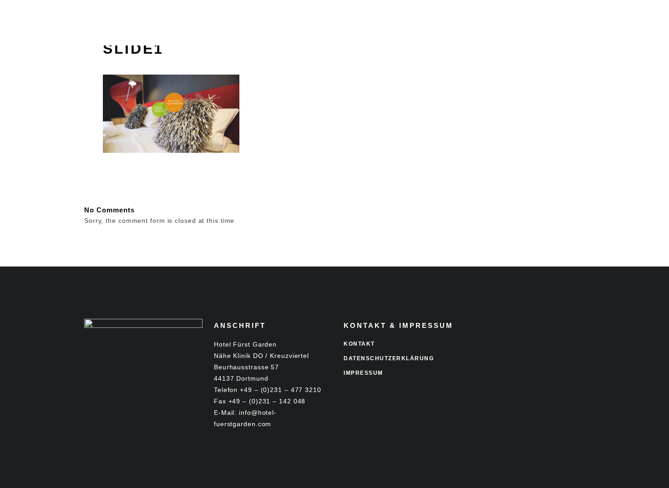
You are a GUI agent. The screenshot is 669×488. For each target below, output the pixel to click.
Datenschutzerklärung (389, 358)
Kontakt (359, 344)
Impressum (363, 373)
